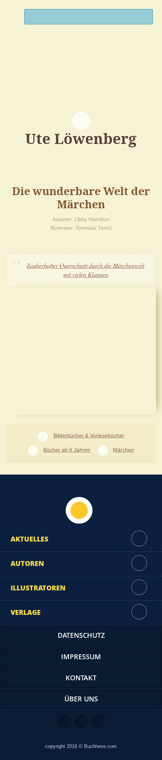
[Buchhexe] (81, 77)
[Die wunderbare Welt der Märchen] (81, 349)
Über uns (81, 698)
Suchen (144, 18)
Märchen (123, 450)
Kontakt (81, 677)
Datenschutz (81, 635)
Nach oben (79, 510)
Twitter (99, 721)
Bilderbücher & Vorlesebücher (88, 435)
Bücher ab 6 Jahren (66, 450)
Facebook (82, 721)
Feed (65, 721)
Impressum (81, 656)
